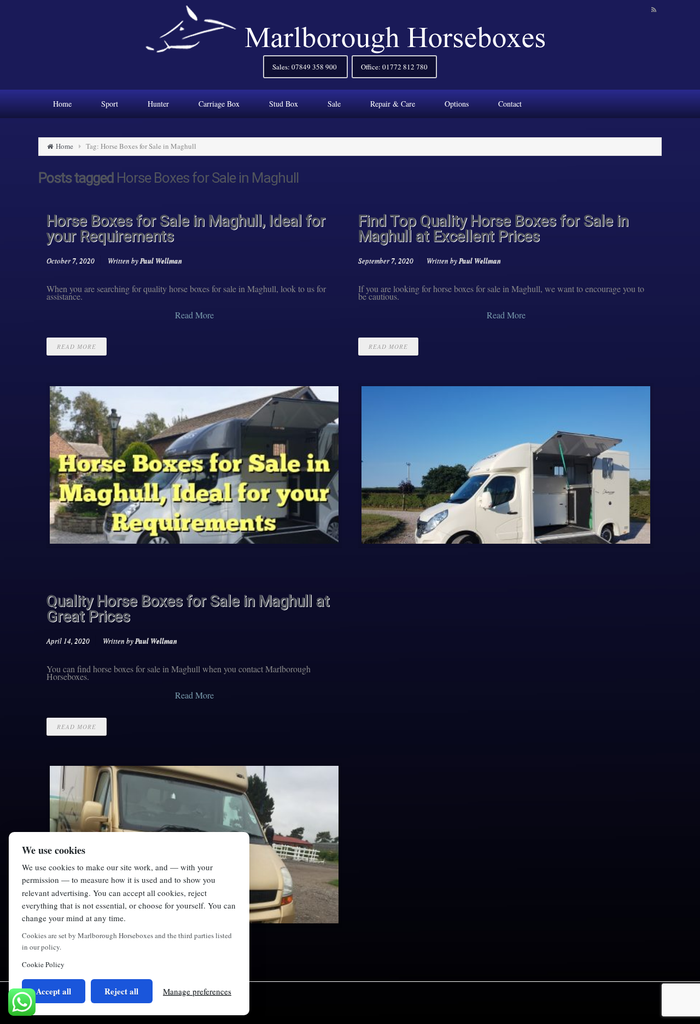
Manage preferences (197, 991)
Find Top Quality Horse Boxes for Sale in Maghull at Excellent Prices (493, 228)
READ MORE (76, 346)
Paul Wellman (161, 260)
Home (64, 146)
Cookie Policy (43, 964)
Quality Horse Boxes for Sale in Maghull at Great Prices (188, 608)
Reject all (121, 991)
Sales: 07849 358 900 (305, 67)
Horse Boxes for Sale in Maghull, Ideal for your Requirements (185, 228)
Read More (194, 315)
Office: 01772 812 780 (394, 67)
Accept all (53, 991)
